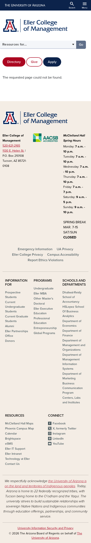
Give (34, 62)
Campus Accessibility (63, 255)
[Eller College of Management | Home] (45, 25)
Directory (14, 62)
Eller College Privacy (27, 255)
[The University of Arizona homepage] (24, 5)
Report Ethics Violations (45, 260)
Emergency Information (35, 249)
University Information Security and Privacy (45, 528)
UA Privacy (65, 249)
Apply (52, 62)
